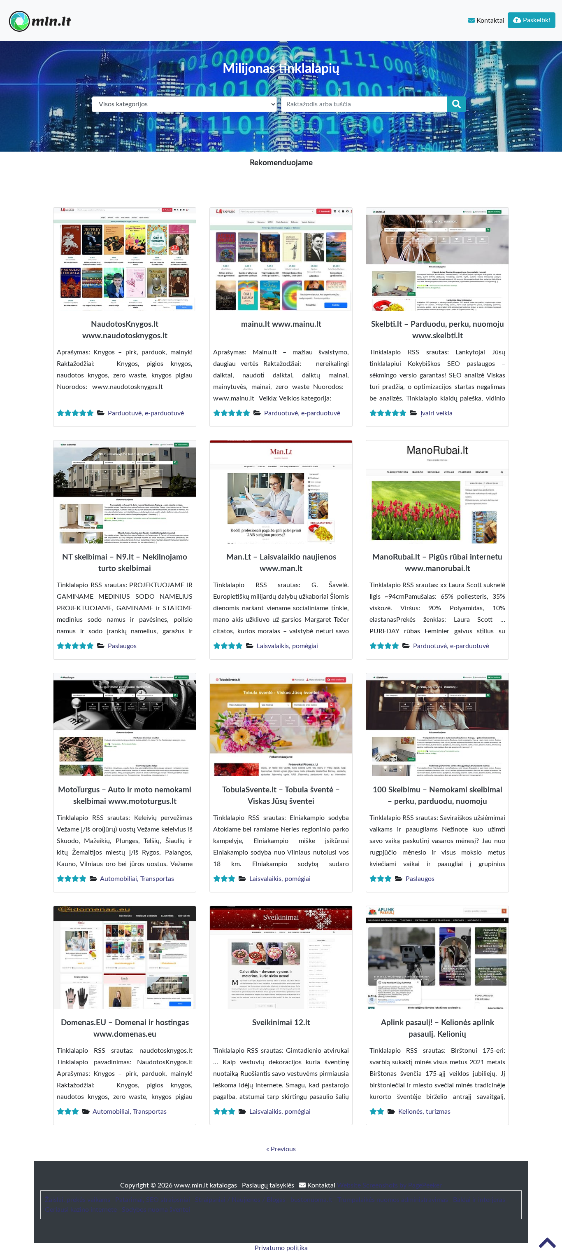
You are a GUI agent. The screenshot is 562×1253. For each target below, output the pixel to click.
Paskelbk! (535, 20)
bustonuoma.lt (311, 1200)
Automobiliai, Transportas (137, 879)
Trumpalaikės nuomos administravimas (392, 1200)
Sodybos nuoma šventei (156, 1209)
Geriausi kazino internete (81, 1209)
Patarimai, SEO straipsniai (152, 1200)
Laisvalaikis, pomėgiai (287, 646)
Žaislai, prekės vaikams (77, 1200)
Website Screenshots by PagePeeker (389, 1185)
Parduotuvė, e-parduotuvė (146, 413)
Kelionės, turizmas (424, 1111)
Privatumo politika (281, 1248)
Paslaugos (122, 646)
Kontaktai (489, 20)
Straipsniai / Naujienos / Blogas (240, 1200)
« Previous (281, 1149)
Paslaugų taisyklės (269, 1185)
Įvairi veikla (436, 413)
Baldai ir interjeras (479, 1200)
